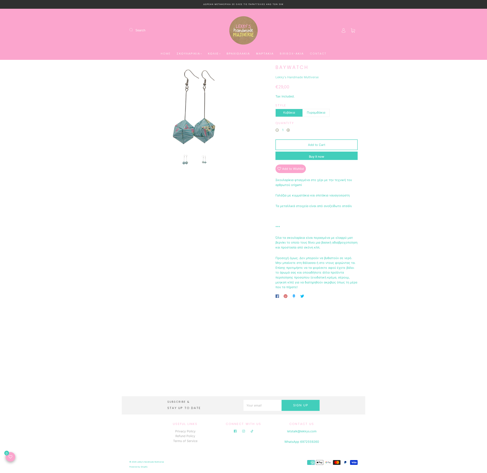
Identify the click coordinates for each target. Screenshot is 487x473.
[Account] (343, 30)
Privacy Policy (185, 431)
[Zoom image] (195, 108)
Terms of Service (185, 441)
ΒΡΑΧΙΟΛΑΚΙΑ (238, 53)
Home (166, 53)
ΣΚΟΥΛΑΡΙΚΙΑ (188, 53)
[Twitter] (302, 296)
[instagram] (243, 431)
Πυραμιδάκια (316, 112)
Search (140, 30)
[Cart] (353, 30)
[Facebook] (277, 296)
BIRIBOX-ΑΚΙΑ (292, 53)
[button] (143, 108)
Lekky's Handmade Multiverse (297, 77)
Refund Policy (185, 436)
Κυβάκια (289, 112)
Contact (318, 53)
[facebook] (235, 431)
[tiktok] (252, 431)
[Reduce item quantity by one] (277, 131)
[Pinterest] (285, 296)
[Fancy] (294, 296)
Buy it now (316, 156)
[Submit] (133, 30)
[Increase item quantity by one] (288, 131)
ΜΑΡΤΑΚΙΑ (265, 53)
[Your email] (263, 405)
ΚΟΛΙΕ (213, 53)
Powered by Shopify (138, 467)
